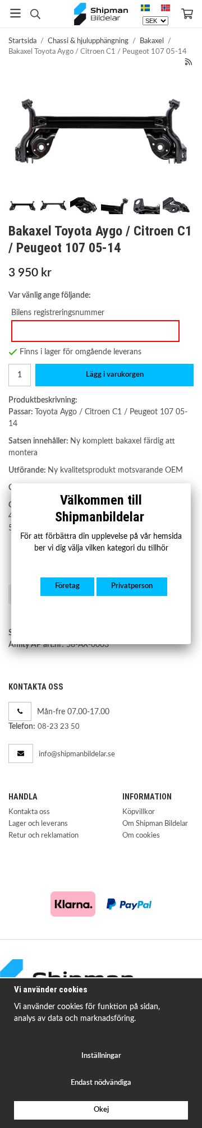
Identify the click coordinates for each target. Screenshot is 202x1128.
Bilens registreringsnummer (57, 312)
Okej (101, 1109)
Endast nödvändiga (101, 1083)
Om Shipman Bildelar (155, 823)
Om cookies (141, 835)
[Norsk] (165, 8)
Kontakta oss (29, 812)
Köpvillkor (138, 812)
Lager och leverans (38, 823)
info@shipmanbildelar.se (77, 754)
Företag (67, 586)
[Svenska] (145, 8)
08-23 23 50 (59, 727)
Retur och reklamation (43, 835)
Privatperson (132, 586)
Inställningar (101, 1056)
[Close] (191, 483)
